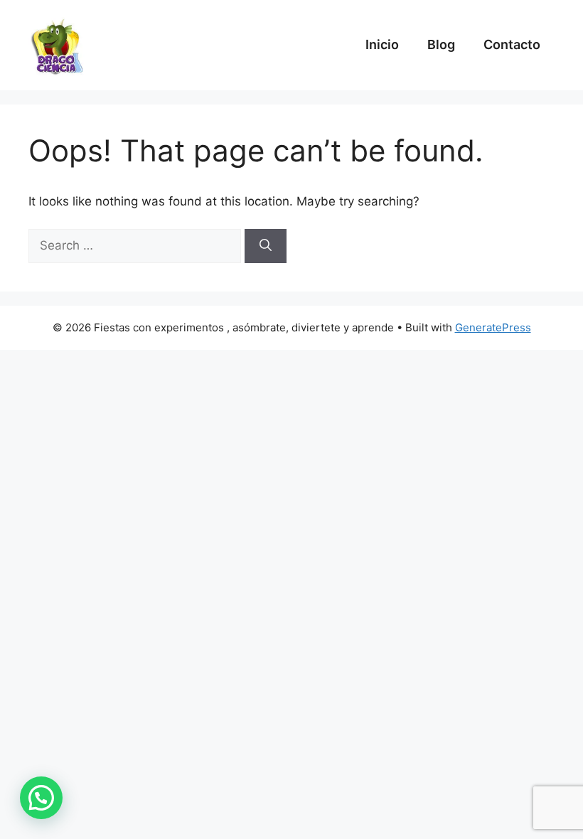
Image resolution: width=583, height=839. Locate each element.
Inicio (382, 44)
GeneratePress (493, 327)
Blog (441, 44)
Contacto (511, 44)
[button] (41, 797)
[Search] (266, 246)
